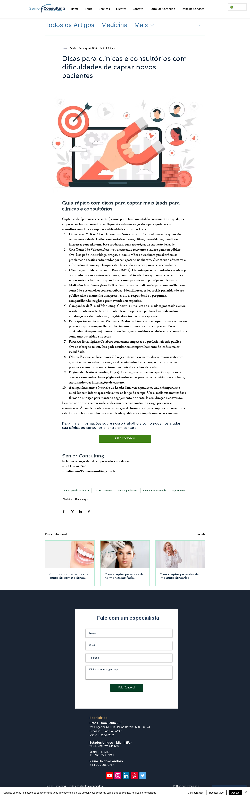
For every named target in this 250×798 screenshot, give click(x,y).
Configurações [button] (196, 792)
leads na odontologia (154, 490)
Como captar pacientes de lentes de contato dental (68, 575)
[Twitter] (142, 775)
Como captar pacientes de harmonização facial (124, 575)
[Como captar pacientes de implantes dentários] (180, 554)
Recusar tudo (216, 792)
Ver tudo (200, 534)
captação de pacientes (76, 490)
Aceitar (235, 792)
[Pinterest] (134, 775)
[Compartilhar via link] (88, 511)
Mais (141, 25)
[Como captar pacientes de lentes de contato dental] (69, 554)
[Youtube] (109, 775)
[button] (200, 25)
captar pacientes (127, 490)
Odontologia (81, 499)
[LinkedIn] (126, 775)
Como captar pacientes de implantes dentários (179, 575)
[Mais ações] (186, 48)
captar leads (179, 490)
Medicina (114, 25)
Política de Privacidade (144, 792)
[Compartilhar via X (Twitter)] (72, 511)
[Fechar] (246, 792)
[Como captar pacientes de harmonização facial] (125, 554)
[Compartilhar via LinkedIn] (80, 511)
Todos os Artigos (69, 25)
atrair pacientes (104, 490)
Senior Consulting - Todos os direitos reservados (74, 786)
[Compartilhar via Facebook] (63, 511)
